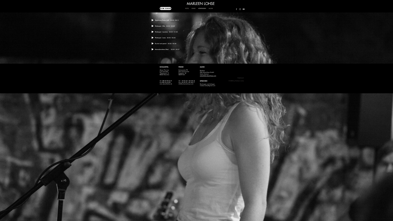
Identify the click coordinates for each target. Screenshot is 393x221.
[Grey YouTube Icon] (243, 9)
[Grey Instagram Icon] (240, 9)
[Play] (153, 20)
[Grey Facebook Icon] (236, 9)
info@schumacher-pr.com (185, 84)
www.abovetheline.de (166, 84)
